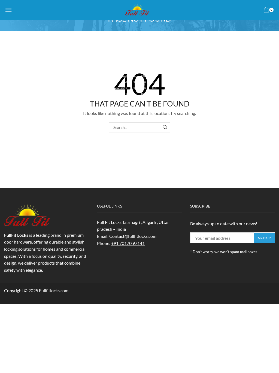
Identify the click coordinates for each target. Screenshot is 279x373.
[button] (8, 10)
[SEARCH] (165, 127)
